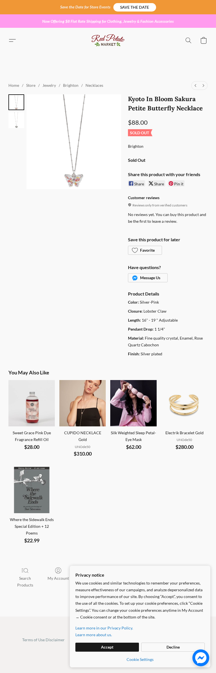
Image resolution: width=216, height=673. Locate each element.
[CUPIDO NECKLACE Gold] (82, 403)
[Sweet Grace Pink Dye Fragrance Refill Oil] (31, 403)
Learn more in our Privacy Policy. (104, 628)
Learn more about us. (93, 634)
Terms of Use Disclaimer (43, 639)
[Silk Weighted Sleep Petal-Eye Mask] (133, 403)
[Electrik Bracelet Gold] (184, 403)
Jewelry (49, 85)
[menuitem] (195, 85)
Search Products (25, 581)
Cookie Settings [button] (140, 659)
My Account (58, 578)
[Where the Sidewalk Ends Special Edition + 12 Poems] (31, 490)
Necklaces (94, 85)
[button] (134, 7)
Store (30, 85)
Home (13, 85)
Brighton (70, 85)
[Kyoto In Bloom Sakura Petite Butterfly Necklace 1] (16, 120)
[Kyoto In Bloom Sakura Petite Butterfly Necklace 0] (16, 102)
